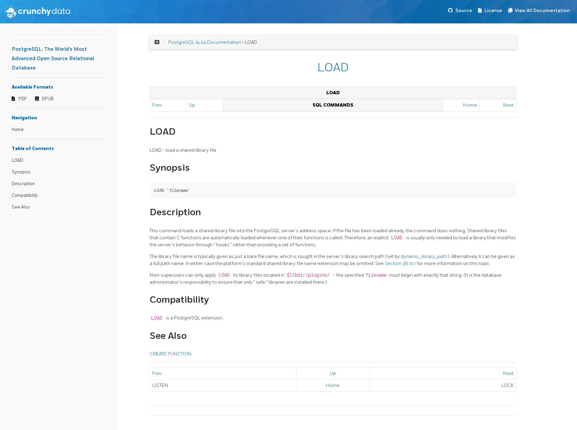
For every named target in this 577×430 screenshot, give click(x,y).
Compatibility (25, 195)
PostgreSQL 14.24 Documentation (204, 42)
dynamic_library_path (424, 256)
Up (192, 105)
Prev (157, 105)
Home (18, 129)
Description (23, 183)
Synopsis (21, 172)
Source (463, 10)
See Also (21, 207)
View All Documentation (542, 10)
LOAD (17, 160)
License (493, 10)
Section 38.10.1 (401, 263)
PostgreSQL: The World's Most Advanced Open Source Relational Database (53, 58)
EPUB (48, 99)
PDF (22, 99)
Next (508, 105)
